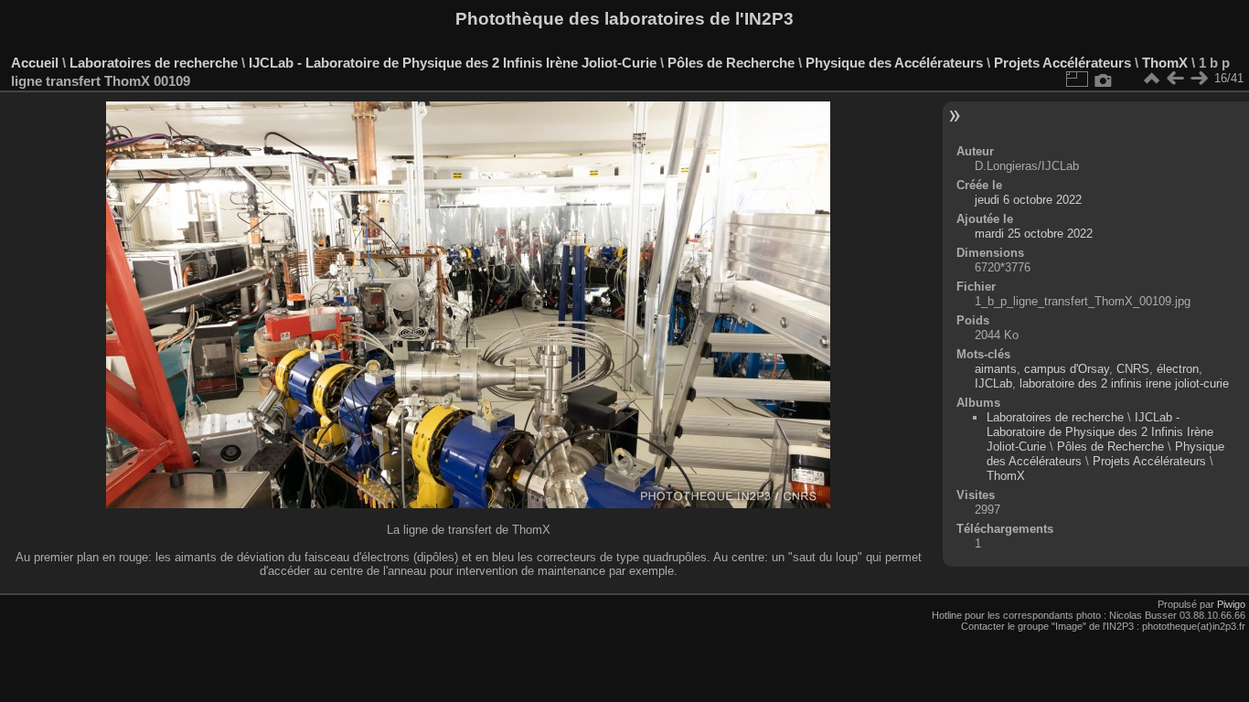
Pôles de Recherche (731, 62)
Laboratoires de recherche (153, 62)
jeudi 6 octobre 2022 (1028, 200)
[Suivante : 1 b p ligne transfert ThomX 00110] (1199, 78)
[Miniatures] (1151, 78)
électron (1178, 369)
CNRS (1132, 369)
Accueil (35, 62)
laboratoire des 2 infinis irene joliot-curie (1124, 383)
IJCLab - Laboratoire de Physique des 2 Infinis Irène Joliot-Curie (453, 62)
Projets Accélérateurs (1062, 62)
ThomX (1165, 62)
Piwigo (1231, 604)
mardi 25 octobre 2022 (1034, 233)
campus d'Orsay (1066, 369)
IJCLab (993, 383)
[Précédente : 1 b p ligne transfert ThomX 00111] (1175, 78)
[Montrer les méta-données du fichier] (1104, 78)
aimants (996, 369)
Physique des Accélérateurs (894, 62)
